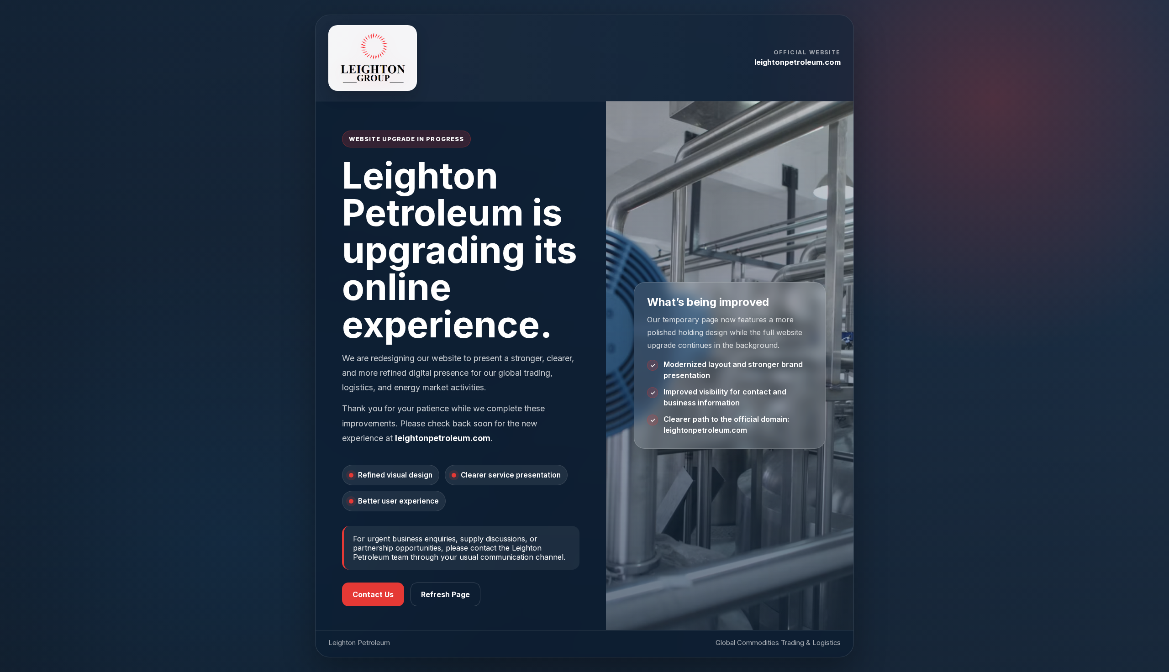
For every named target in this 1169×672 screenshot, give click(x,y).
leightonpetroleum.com (797, 62)
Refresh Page (445, 594)
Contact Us (373, 594)
